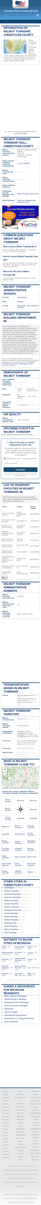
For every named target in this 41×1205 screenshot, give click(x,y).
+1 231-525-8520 (23, 163)
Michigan (5, 21)
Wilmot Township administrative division (17, 290)
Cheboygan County (17, 21)
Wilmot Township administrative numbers (17, 587)
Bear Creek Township (31, 864)
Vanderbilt (34, 793)
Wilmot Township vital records (27, 194)
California (5, 1110)
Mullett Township (11, 900)
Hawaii (5, 1135)
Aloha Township (10, 917)
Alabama (5, 1091)
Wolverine (24, 791)
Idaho (5, 1139)
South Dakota (35, 1113)
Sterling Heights (7, 953)
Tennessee (35, 1116)
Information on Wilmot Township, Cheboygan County (18, 31)
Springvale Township (31, 841)
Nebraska (20, 1119)
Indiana (6, 1145)
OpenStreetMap (26, 788)
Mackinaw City (10, 923)
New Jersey (20, 1132)
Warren (30, 947)
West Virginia (35, 1153)
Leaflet (10, 788)
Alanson (30, 872)
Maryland (20, 1094)
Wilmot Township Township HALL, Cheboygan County (18, 143)
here (25, 134)
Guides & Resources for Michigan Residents (19, 990)
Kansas (6, 1151)
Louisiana (5, 1157)
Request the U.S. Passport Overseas (19, 1018)
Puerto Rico (35, 1101)
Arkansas (5, 1107)
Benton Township (11, 891)
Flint (29, 973)
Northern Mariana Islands (20, 1153)
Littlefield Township (18, 872)
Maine (20, 1091)
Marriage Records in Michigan (16, 1002)
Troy (29, 968)
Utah (35, 1141)
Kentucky (5, 1154)
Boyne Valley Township (6, 864)
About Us (9, 1198)
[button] (5, 769)
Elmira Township (18, 864)
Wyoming (35, 1160)
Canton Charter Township (20, 967)
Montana (20, 1116)
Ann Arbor (18, 953)
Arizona (6, 1104)
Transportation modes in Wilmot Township (16, 688)
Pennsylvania (35, 1097)
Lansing (30, 953)
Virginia (35, 1147)
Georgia (6, 1129)
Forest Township (11, 913)
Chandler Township (18, 793)
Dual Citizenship (11, 1022)
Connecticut (5, 1120)
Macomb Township (5, 967)
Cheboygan (21, 305)
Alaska (5, 1094)
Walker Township (5, 857)
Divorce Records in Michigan (16, 1006)
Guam (5, 1132)
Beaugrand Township (13, 910)
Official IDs (8, 1009)
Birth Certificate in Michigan (15, 996)
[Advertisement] (20, 96)
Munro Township (11, 929)
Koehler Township (5, 872)
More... (4, 577)
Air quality (12, 414)
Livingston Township (18, 849)
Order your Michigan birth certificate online (26, 201)
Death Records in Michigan (15, 999)
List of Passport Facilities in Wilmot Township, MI (19, 488)
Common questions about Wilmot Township (18, 239)
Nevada (20, 1123)
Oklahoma (35, 1091)
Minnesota (20, 1107)
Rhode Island (35, 1104)
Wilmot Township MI (32, 21)
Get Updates (21, 470)
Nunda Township (5, 841)
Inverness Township (12, 897)
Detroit (4, 947)
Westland (5, 973)
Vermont (35, 1144)
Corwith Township (30, 834)
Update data (20, 1194)
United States (22, 297)
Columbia (5, 1116)
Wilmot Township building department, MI (20, 318)
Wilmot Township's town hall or (18, 363)
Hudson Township (7, 818)
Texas (35, 1119)
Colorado (5, 1113)
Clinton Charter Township (20, 959)
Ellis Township (20, 834)
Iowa (5, 1148)
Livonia (30, 959)
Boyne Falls (31, 857)
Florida (5, 1126)
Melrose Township (30, 849)
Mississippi (20, 1110)
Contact (17, 1198)
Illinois (5, 1142)
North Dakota (20, 1147)
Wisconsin (35, 1156)
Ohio (20, 1160)
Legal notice (8, 1194)
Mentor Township (7, 800)
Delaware (5, 1123)
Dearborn (5, 959)
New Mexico (20, 1135)
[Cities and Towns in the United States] (20, 4)
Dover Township (20, 857)
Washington (35, 1150)
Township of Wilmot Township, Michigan (21, 11)
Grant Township (10, 926)
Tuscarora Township (5, 849)
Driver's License (10, 1012)
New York (20, 1138)
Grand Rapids (20, 947)
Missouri (20, 1113)
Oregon (35, 1094)
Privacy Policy (32, 1194)
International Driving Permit (15, 1015)
